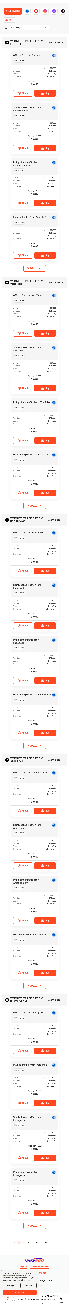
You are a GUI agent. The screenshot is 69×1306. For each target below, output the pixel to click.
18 (46, 1242)
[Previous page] (15, 1242)
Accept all (19, 1292)
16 (37, 1242)
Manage (10, 1285)
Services (41, 1273)
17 (41, 1242)
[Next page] (50, 1242)
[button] (5, 27)
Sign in (23, 1266)
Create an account (39, 1266)
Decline (28, 1285)
